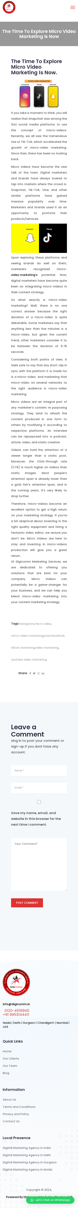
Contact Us (11, 1121)
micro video (42, 624)
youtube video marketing (29, 660)
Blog (6, 1073)
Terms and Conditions (19, 1107)
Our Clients (11, 1059)
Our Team (10, 1066)
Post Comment (27, 903)
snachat (50, 636)
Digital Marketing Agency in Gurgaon (30, 1162)
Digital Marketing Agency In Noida (27, 1170)
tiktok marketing (23, 648)
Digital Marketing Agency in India (27, 1148)
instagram (26, 624)
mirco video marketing (27, 636)
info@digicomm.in (16, 1004)
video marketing (47, 648)
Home (7, 1051)
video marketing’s (24, 275)
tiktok (60, 636)
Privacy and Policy (16, 1114)
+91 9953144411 (16, 1015)
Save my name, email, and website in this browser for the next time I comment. (36, 819)
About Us (9, 1100)
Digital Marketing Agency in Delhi (27, 1155)
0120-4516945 (17, 1011)
